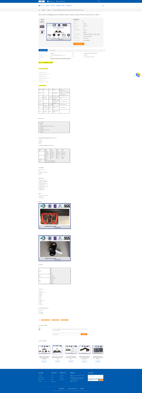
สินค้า (44, 5)
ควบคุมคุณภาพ (58, 5)
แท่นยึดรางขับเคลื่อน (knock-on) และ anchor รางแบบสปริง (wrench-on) (84, 357)
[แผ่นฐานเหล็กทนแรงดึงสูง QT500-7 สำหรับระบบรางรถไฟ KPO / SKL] (98, 349)
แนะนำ (52, 375)
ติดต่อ (84, 334)
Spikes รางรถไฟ (41, 379)
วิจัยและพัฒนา (62, 379)
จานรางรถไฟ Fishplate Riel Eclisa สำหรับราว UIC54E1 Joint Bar (71, 357)
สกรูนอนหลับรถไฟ (41, 377)
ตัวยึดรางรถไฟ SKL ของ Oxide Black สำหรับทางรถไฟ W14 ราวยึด (57, 357)
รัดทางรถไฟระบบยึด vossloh (45, 319)
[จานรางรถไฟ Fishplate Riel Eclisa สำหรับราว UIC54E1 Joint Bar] (71, 349)
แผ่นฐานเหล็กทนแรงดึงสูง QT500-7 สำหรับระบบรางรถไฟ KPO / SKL (98, 357)
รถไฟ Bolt (40, 381)
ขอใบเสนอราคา (69, 5)
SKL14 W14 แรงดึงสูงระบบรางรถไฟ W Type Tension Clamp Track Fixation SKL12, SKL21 (68, 10)
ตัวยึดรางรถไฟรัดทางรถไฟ (55, 319)
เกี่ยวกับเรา (48, 5)
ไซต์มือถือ (82, 388)
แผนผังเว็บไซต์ (61, 388)
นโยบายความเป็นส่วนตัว (72, 388)
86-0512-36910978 (61, 1)
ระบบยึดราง (40, 375)
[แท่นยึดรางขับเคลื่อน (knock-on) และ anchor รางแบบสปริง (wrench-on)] (84, 349)
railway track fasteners (64, 319)
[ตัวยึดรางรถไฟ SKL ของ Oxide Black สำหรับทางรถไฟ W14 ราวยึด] (58, 349)
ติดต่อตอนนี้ (78, 43)
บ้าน (41, 5)
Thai (99, 1)
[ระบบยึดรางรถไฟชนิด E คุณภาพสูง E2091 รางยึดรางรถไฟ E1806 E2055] (44, 349)
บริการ (52, 379)
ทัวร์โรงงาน (53, 5)
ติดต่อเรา (63, 5)
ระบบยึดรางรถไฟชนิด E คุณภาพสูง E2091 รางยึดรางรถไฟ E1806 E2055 (44, 357)
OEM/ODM (61, 377)
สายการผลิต (62, 375)
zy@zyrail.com (51, 1)
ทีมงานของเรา (53, 381)
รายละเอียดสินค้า (52, 50)
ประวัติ (52, 377)
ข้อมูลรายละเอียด (43, 50)
